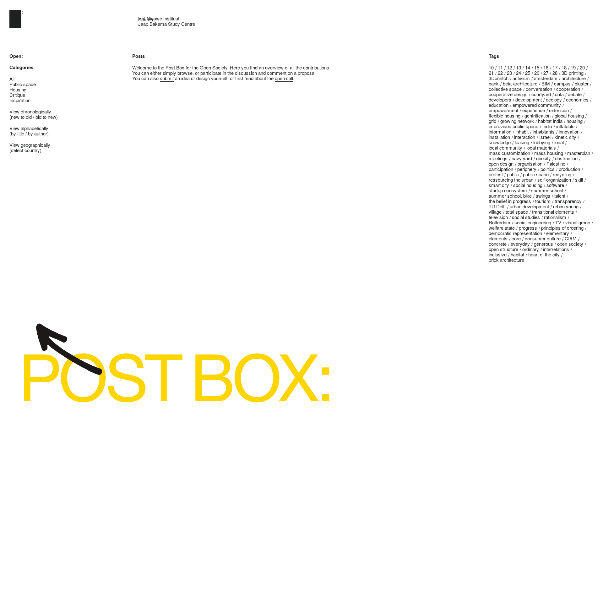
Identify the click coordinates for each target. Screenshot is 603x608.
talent (559, 195)
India (547, 126)
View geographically (29, 144)
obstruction (566, 158)
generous (543, 243)
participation (501, 169)
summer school (547, 190)
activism (521, 78)
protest (496, 174)
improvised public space (513, 126)
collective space (505, 88)
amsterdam (545, 78)
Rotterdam (499, 222)
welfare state (502, 227)
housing (575, 121)
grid (492, 121)
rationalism (555, 217)
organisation (530, 163)
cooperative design (508, 94)
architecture (574, 78)
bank (494, 83)
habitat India (550, 121)
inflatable (565, 126)
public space (536, 174)
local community (505, 147)
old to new (45, 116)
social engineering (532, 222)
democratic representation (515, 233)
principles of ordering (562, 227)
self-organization (554, 179)
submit (167, 78)
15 (536, 67)
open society (570, 243)
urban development (529, 206)
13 (518, 67)
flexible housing (504, 115)
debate (575, 94)
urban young (566, 206)
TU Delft (497, 206)
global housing (569, 115)
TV (558, 222)
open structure (503, 249)
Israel (545, 137)
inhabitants (544, 131)
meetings (498, 158)
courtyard (541, 94)
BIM (545, 83)
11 (500, 67)
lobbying (541, 142)
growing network (517, 121)
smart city (499, 185)
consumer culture (543, 238)
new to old (21, 116)
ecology (554, 99)
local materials (541, 147)
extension (559, 110)
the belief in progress (510, 201)
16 (545, 67)
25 (527, 72)
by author (37, 133)
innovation (569, 131)
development (528, 99)
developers (500, 99)
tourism (543, 201)
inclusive (498, 254)
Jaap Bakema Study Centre (166, 23)
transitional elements (553, 211)
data (559, 94)
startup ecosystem (508, 190)
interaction (524, 137)
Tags (494, 56)
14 (527, 67)
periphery (526, 169)
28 (554, 72)
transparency (568, 201)
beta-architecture (520, 83)
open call (284, 78)
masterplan (578, 153)
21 (491, 72)
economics (577, 99)
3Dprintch (498, 78)
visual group (577, 222)
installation (499, 137)
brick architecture (506, 259)
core (516, 238)
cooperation (568, 88)
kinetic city (565, 137)
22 (500, 72)
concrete (498, 243)
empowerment (503, 110)
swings (543, 195)
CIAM (571, 238)
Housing (17, 89)
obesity (543, 158)
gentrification (537, 115)
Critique (17, 94)
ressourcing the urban (511, 179)
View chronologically (30, 111)
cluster (582, 83)
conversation (539, 88)
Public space (22, 84)
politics (548, 169)
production (569, 169)
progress (528, 227)
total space (517, 211)
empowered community (537, 104)
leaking (522, 142)
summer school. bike (510, 195)
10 (491, 67)
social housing (527, 185)
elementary (557, 233)
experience (533, 110)
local (559, 142)
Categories (21, 67)
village (495, 211)
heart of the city (544, 254)
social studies (526, 217)
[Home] (15, 19)
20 (582, 67)
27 (545, 72)
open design (501, 163)
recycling (562, 174)
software (555, 185)
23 (509, 72)
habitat (517, 254)
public (513, 174)
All (11, 78)
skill (579, 179)
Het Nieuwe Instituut (158, 18)
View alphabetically (28, 128)
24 (518, 72)
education (498, 104)
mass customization (509, 153)
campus (562, 83)
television (498, 217)
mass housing (548, 153)
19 (573, 67)
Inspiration (19, 100)
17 (554, 67)
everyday (520, 243)
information (500, 131)
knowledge (500, 142)
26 (536, 72)
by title (17, 133)
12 (509, 67)
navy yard (522, 158)
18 (564, 67)
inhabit (522, 131)
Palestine (555, 163)
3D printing (573, 72)
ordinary (530, 249)
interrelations (556, 249)
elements (498, 238)
